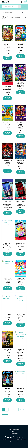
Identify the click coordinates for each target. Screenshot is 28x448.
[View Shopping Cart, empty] (25, 2)
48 (3, 413)
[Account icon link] (21, 2)
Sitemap (14, 431)
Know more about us (14, 429)
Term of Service (14, 433)
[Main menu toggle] (24, 6)
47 (23, 409)
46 (20, 409)
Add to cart (7, 57)
